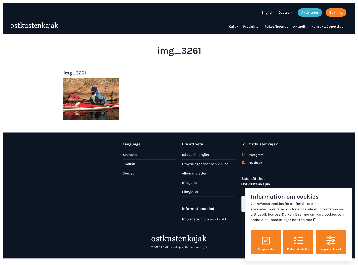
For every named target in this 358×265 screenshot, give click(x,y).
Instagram (255, 155)
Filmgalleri (191, 192)
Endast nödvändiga (298, 249)
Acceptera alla (266, 249)
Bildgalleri (190, 182)
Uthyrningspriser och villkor (205, 164)
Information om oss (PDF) (204, 219)
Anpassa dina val (331, 249)
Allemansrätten (194, 173)
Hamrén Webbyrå (196, 247)
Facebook (255, 162)
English (129, 164)
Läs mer (306, 220)
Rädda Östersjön (195, 154)
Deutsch (129, 173)
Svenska (130, 154)
